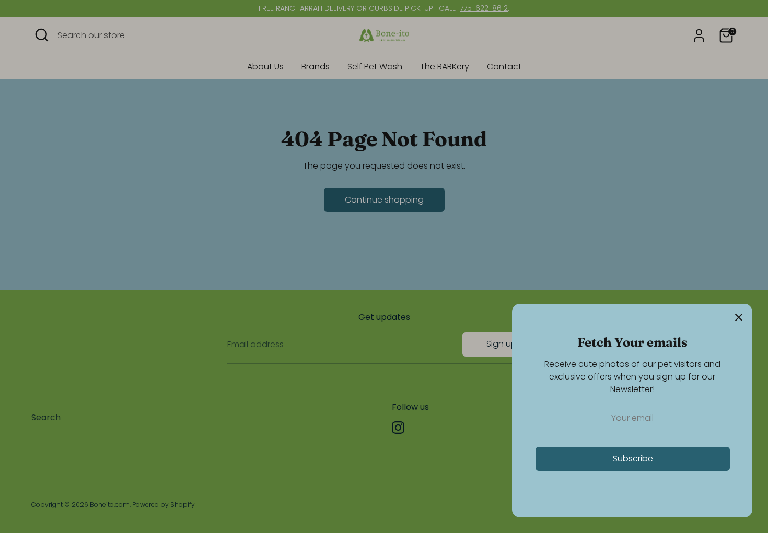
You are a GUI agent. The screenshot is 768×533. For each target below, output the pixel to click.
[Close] (738, 317)
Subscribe (633, 459)
